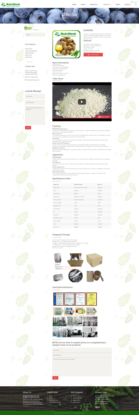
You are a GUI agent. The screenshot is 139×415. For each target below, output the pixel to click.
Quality (106, 4)
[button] (93, 54)
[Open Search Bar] (136, 4)
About (83, 4)
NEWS (118, 4)
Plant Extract (28, 48)
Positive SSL (36, 29)
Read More (26, 406)
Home (74, 4)
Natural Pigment (29, 53)
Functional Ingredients (31, 51)
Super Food (28, 55)
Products (93, 4)
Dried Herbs (28, 57)
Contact (127, 4)
